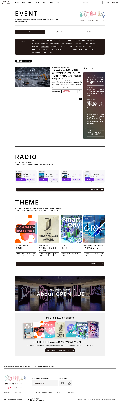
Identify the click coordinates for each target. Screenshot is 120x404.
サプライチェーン (36, 52)
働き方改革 (77, 40)
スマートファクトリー (80, 46)
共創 (33, 49)
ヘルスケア (54, 46)
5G (71, 46)
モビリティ (67, 49)
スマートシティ (78, 43)
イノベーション (58, 40)
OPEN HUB (49, 40)
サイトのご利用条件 (16, 392)
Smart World (35, 40)
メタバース (69, 43)
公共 (91, 49)
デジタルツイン (63, 46)
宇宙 (50, 52)
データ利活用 (68, 40)
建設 (89, 46)
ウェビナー (90, 32)
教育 (86, 49)
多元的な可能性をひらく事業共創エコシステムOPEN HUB (17, 366)
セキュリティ (44, 43)
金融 (39, 49)
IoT (63, 43)
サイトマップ (7, 392)
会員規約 (59, 392)
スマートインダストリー (56, 49)
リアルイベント (60, 32)
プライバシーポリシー (28, 392)
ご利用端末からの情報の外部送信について (45, 392)
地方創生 (92, 43)
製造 (86, 43)
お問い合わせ (71, 392)
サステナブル (90, 40)
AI (42, 40)
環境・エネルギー (54, 43)
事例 (83, 40)
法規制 (75, 49)
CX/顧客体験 (35, 43)
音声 (80, 49)
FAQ (64, 392)
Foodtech (45, 49)
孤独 (45, 52)
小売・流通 (35, 46)
